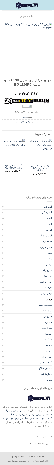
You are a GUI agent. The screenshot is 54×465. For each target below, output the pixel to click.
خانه (31, 16)
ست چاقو (47, 310)
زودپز (23, 16)
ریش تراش (46, 293)
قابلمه (49, 345)
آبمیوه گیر (47, 212)
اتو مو (49, 229)
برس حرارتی (45, 247)
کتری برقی (46, 356)
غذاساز (48, 333)
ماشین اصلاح (45, 368)
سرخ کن (47, 316)
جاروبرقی (47, 270)
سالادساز (47, 414)
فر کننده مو (46, 339)
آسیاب (48, 218)
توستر (49, 264)
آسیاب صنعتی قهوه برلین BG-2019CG (13, 166)
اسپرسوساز (46, 235)
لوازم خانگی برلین (23, 122)
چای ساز (47, 276)
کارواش (48, 351)
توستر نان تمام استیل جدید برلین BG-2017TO (40, 168)
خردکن (48, 287)
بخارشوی (47, 241)
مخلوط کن (46, 374)
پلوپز (49, 253)
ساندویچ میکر (45, 305)
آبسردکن (47, 206)
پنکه (50, 258)
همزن (49, 380)
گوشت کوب (46, 362)
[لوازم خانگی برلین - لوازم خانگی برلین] (27, 5)
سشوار (48, 322)
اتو (50, 224)
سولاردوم (47, 328)
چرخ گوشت (46, 282)
